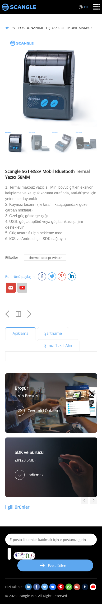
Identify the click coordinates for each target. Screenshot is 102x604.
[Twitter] (44, 587)
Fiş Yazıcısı (55, 27)
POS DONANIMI (30, 27)
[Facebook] (36, 587)
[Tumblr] (85, 587)
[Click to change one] (24, 556)
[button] (93, 500)
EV (13, 27)
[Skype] (68, 587)
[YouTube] (93, 587)
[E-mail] (77, 587)
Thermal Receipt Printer (45, 257)
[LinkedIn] (28, 587)
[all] (18, 314)
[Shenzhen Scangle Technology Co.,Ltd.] (19, 7)
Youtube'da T (22, 288)
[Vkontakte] (52, 587)
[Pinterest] (60, 587)
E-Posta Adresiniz (11, 288)
